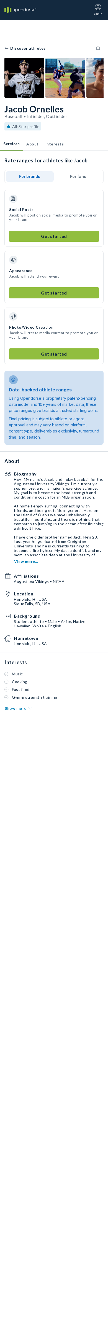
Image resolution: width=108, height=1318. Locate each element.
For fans (78, 176)
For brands (29, 176)
